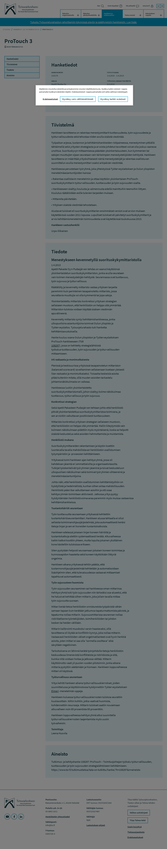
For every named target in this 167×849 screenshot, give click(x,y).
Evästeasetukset (50, 99)
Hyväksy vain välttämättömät (77, 99)
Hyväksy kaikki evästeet (113, 99)
